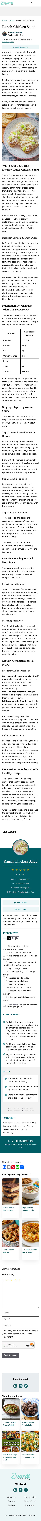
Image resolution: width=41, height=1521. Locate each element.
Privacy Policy (30, 1497)
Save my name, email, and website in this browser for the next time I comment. (21, 1334)
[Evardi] (7, 3)
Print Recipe (21, 903)
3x (17, 938)
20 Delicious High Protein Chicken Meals (10, 1457)
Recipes (11, 1505)
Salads (11, 20)
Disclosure (29, 1505)
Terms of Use (30, 1501)
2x (13, 938)
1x (9, 938)
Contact (11, 1501)
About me (11, 1497)
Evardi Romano (16, 32)
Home (4, 20)
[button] (32, 3)
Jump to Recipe (21, 47)
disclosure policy (8, 42)
